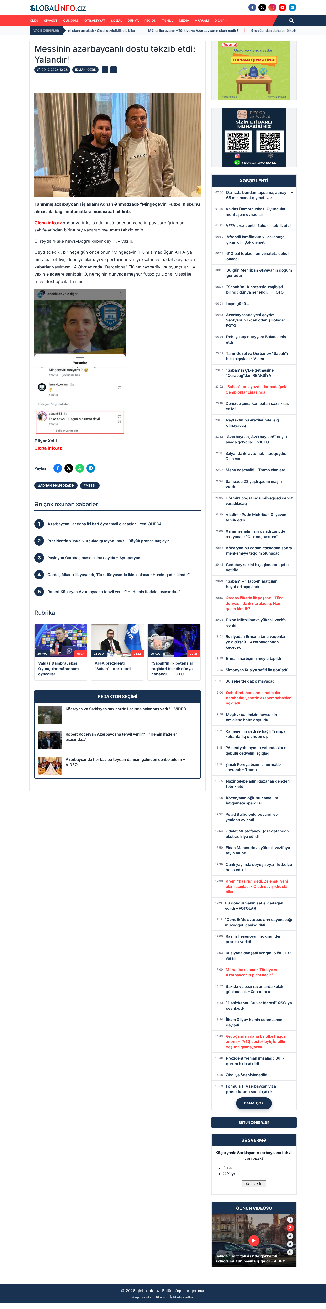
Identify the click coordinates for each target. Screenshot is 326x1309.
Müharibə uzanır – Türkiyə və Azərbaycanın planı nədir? (108, 30)
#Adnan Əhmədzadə (56, 485)
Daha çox (254, 1103)
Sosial (116, 20)
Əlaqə (160, 1297)
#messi (90, 485)
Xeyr (231, 1173)
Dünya (133, 20)
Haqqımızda (141, 1297)
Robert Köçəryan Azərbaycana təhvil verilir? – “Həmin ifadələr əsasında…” (121, 737)
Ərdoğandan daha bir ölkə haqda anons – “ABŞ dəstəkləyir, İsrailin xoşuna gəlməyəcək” (236, 30)
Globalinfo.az (48, 222)
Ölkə (34, 20)
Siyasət (51, 20)
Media (184, 20)
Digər (220, 20)
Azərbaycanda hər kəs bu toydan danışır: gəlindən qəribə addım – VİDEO (125, 762)
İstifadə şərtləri (182, 1297)
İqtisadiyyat (94, 20)
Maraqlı (202, 20)
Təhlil (167, 20)
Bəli (230, 1168)
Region (150, 20)
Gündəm (70, 20)
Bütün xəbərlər (254, 1122)
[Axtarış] (291, 20)
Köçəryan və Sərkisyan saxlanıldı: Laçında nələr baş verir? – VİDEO (126, 708)
